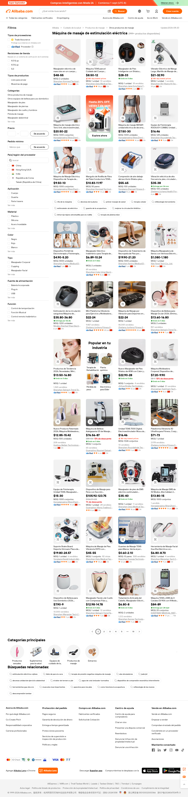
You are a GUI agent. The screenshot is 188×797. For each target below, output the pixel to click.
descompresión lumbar (22, 693)
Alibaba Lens (20, 770)
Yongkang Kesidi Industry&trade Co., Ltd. (67, 559)
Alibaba (55, 28)
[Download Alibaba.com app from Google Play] (172, 771)
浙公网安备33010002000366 (142, 792)
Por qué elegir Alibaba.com (18, 714)
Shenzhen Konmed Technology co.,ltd (67, 81)
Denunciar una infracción (126, 747)
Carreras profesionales (16, 731)
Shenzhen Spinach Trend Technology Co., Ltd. (164, 330)
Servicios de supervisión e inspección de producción (54, 737)
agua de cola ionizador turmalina (95, 681)
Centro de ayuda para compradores (125, 715)
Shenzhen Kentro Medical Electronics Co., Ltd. (67, 263)
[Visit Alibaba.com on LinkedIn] (159, 750)
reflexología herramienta (165, 202)
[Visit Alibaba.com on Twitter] (165, 750)
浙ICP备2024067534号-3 (169, 792)
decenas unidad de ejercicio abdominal (28, 681)
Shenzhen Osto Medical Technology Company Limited (99, 84)
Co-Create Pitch (13, 719)
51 (133, 632)
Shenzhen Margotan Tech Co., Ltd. (164, 559)
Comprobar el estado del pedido (166, 725)
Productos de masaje (95, 28)
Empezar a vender (160, 719)
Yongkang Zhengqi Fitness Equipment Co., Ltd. (132, 189)
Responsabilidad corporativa (19, 725)
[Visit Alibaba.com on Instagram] (171, 750)
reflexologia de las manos (143, 687)
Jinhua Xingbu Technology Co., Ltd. (132, 386)
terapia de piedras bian (110, 215)
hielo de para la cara (54, 674)
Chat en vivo (120, 722)
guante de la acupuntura (96, 208)
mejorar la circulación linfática (127, 208)
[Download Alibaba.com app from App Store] (150, 771)
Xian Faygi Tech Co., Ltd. (162, 263)
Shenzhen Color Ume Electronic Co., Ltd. (99, 272)
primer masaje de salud (115, 202)
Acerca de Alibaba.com (17, 708)
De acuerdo (39, 133)
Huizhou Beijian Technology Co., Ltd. (67, 445)
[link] (184, 769)
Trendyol (125, 783)
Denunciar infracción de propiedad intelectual (126, 740)
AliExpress (52, 783)
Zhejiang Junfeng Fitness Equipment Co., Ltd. (99, 327)
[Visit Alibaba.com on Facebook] (153, 750)
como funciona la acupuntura (112, 687)
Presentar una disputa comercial (130, 728)
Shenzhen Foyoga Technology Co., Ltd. (132, 559)
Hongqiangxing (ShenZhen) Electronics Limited (67, 137)
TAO (117, 783)
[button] (109, 11)
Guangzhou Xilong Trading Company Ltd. (99, 507)
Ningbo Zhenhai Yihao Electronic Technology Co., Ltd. (67, 326)
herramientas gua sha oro (23, 687)
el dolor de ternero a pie (63, 681)
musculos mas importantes (53, 687)
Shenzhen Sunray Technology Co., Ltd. (132, 619)
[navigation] (28, 330)
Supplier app (96, 770)
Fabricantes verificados (89, 714)
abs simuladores (126, 674)
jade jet (144, 674)
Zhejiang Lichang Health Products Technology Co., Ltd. (164, 191)
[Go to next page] (139, 631)
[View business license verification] (120, 792)
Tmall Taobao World (79, 783)
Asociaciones (158, 739)
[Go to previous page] (92, 631)
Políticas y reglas (49, 744)
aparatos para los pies (83, 687)
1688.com (63, 783)
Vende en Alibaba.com (162, 714)
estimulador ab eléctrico (67, 208)
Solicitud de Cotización (89, 719)
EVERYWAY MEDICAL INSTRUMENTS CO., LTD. (164, 613)
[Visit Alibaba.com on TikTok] (182, 750)
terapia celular (140, 202)
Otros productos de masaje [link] (121, 28)
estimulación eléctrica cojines (24, 674)
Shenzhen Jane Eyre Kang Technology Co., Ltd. (132, 86)
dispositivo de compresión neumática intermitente (138, 681)
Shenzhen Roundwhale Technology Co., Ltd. (164, 137)
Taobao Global (106, 783)
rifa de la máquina (64, 202)
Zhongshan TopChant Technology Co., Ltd (164, 389)
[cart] (148, 11)
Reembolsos (121, 733)
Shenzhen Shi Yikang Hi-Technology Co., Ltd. (164, 84)
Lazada (94, 783)
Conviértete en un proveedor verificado (165, 732)
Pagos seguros (49, 714)
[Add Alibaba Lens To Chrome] (48, 771)
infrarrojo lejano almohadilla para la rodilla (74, 215)
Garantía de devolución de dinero (57, 719)
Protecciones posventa (53, 731)
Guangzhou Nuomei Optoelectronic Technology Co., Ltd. (99, 450)
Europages (137, 783)
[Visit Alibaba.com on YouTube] (177, 750)
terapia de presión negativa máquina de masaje (91, 674)
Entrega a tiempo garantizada (55, 725)
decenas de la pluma (89, 202)
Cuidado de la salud (72, 28)
